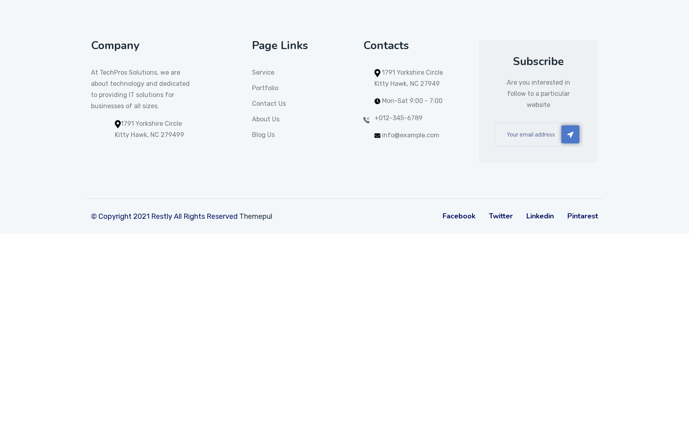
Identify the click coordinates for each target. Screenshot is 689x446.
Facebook (459, 216)
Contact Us (269, 103)
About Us (266, 119)
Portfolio (265, 88)
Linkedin (540, 216)
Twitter (501, 216)
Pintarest (582, 216)
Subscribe (570, 134)
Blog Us (263, 135)
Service (263, 72)
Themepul (255, 216)
